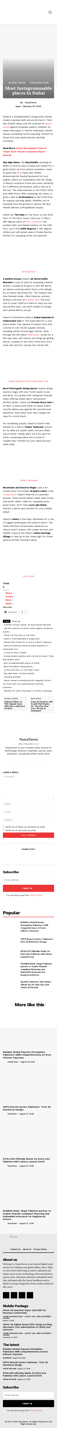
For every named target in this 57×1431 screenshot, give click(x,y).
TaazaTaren (31, 102)
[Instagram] (26, 758)
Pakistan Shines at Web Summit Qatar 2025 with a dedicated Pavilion (14, 705)
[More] (42, 856)
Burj (19, 173)
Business (7, 1358)
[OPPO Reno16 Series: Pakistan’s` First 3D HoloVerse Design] (10, 940)
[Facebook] (21, 758)
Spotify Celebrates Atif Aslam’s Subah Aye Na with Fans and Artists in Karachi (36, 984)
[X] (31, 758)
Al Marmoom (10, 494)
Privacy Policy (36, 895)
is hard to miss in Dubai (15, 653)
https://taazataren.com (28, 744)
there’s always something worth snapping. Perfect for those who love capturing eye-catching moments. (27, 683)
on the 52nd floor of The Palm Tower (21, 670)
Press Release (39, 83)
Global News (16, 83)
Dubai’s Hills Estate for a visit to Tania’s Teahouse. (28, 642)
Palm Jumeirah (34, 221)
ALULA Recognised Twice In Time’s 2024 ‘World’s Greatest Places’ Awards (25, 151)
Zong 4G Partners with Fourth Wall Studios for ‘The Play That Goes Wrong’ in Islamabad (42, 706)
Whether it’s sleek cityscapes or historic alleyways (28, 691)
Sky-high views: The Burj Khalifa (19, 673)
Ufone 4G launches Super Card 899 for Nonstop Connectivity (24, 1311)
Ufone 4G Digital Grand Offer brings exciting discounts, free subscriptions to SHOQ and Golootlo (27, 1327)
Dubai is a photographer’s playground (21, 639)
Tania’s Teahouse (28, 480)
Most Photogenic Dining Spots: (18, 666)
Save (29, 857)
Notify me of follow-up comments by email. (25, 827)
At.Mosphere (28, 271)
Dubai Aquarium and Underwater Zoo (28, 381)
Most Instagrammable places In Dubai (21, 663)
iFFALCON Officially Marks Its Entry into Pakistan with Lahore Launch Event (36, 954)
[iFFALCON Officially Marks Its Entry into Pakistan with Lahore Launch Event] (10, 954)
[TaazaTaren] (28, 728)
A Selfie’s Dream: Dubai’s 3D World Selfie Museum (27, 625)
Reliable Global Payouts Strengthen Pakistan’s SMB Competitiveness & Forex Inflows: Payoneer (34, 926)
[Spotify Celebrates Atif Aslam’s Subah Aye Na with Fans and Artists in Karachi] (10, 984)
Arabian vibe (32, 299)
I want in (27, 888)
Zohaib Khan (12, 1062)
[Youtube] (36, 758)
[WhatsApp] (35, 856)
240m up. (16, 621)
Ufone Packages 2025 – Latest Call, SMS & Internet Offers (27, 1317)
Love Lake (28, 576)
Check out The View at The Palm (19, 635)
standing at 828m (12, 677)
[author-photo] (5, 1061)
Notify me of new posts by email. (21, 830)
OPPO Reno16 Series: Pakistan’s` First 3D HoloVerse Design (37, 940)
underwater (33, 334)
